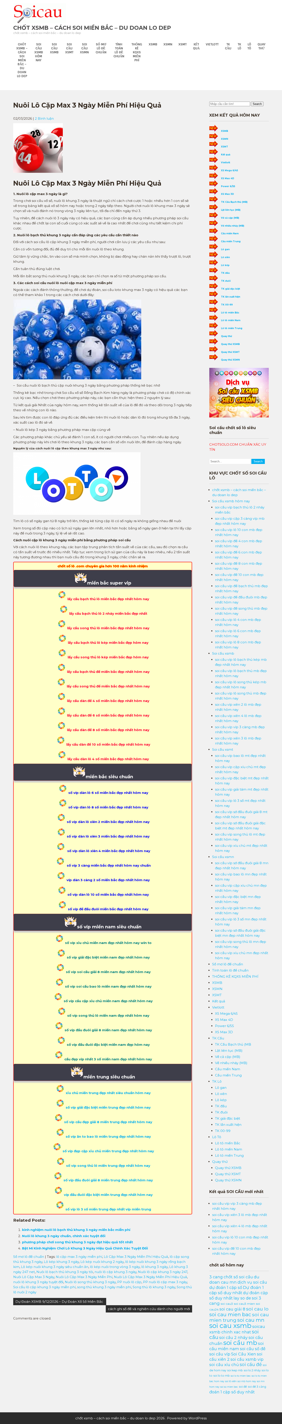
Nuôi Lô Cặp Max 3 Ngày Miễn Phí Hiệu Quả (150, 1277)
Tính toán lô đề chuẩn (118, 50)
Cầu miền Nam (230, 233)
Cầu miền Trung (231, 241)
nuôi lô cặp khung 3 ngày (115, 1272)
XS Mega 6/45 (229, 170)
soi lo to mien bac (241, 1375)
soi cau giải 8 (232, 1309)
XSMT (182, 44)
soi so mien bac (229, 1386)
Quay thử (261, 46)
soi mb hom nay (246, 1381)
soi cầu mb (240, 1342)
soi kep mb (235, 1370)
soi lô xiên (231, 1381)
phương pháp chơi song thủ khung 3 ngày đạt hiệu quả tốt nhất (77, 1242)
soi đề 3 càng (257, 1386)
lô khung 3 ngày (154, 1267)
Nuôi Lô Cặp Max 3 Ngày (33, 1277)
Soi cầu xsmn (84, 48)
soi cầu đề (251, 1364)
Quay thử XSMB (230, 344)
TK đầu (225, 273)
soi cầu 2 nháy (233, 1337)
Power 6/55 (228, 186)
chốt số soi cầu (238, 1276)
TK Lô (239, 46)
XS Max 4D (227, 178)
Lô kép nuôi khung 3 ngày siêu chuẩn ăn (54, 1267)
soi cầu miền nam (236, 1346)
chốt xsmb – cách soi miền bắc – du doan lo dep (92, 27)
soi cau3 (227, 1303)
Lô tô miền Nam (230, 320)
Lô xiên (225, 257)
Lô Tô (249, 46)
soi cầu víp (219, 1354)
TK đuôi (226, 280)
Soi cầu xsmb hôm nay (38, 52)
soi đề (243, 1386)
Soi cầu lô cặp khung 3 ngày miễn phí (44, 1287)
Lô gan (225, 249)
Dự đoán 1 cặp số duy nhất (236, 1290)
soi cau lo (257, 1309)
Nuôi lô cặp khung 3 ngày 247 (162, 1272)
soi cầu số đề (252, 1348)
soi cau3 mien (244, 1303)
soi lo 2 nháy (252, 1370)
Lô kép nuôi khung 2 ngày (102, 1262)
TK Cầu (228, 46)
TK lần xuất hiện (230, 296)
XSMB (153, 44)
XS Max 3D (227, 194)
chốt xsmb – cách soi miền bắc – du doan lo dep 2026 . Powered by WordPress (141, 1418)
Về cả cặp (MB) (230, 217)
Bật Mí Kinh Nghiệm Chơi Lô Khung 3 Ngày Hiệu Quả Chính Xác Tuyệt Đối (85, 1248)
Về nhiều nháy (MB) (232, 225)
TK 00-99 (227, 304)
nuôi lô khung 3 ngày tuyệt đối (38, 1282)
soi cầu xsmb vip (246, 1359)
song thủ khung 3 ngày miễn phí (104, 1287)
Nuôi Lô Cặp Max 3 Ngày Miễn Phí (84, 1277)
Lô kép (225, 265)
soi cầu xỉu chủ (224, 1364)
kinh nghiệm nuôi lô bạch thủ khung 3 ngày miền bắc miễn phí (76, 1230)
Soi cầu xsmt (69, 48)
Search (257, 104)
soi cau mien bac (230, 1314)
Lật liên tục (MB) (230, 209)
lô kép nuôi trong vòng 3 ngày (115, 1267)
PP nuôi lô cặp (129, 1282)
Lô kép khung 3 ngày (61, 1262)
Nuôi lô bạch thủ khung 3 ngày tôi (64, 1272)
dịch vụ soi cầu (252, 1282)
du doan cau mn (234, 1279)
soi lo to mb (221, 1375)
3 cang (216, 1276)
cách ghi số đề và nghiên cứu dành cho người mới (149, 1309)
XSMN (167, 44)
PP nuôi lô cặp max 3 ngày (165, 1282)
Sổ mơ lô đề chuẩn (101, 48)
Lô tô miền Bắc (230, 312)
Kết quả (196, 46)
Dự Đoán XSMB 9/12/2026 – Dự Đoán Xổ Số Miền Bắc (59, 1301)
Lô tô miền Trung (231, 328)
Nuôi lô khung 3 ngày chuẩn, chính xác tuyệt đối (63, 1236)
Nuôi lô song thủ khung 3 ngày (90, 1282)
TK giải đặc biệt (230, 288)
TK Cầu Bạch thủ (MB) (234, 202)
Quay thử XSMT (230, 352)
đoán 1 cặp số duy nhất (232, 1391)
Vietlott (212, 44)
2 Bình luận (44, 118)
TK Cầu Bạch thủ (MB (233, 1044)
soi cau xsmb (230, 1325)
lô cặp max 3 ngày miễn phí (79, 1257)
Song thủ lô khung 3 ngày (154, 1287)
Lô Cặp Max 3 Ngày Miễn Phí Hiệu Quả (136, 1257)
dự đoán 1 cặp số (225, 1287)
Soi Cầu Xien (243, 1354)
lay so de (242, 1298)
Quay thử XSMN (230, 359)
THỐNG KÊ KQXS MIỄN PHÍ (137, 52)
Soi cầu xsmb (54, 48)
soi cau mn (250, 1320)
